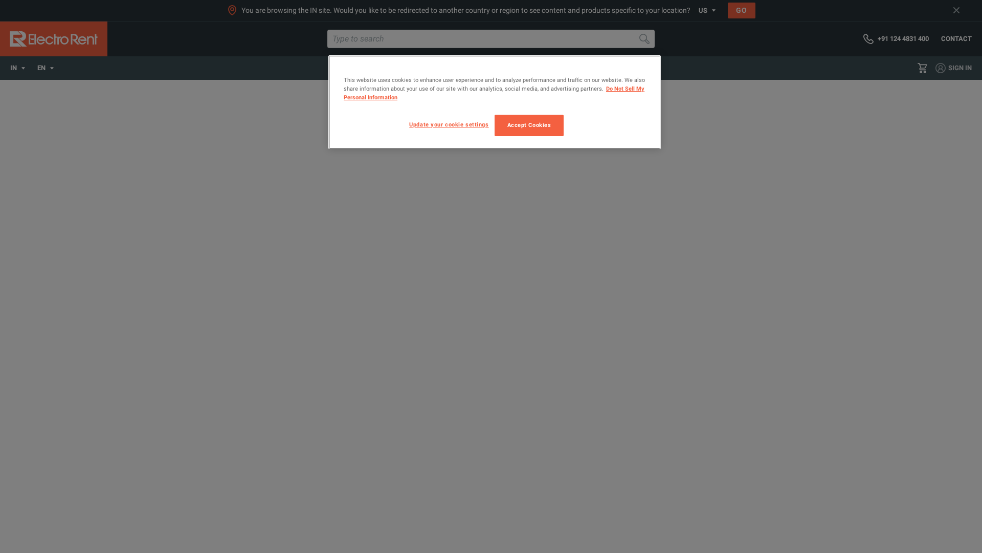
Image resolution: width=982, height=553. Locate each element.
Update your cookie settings (448, 124)
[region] (494, 102)
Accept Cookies (529, 125)
